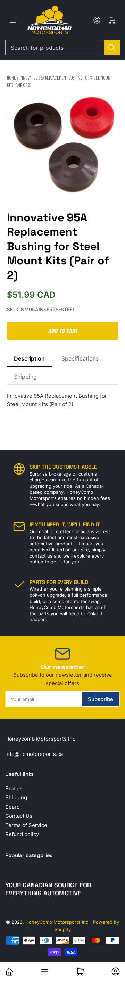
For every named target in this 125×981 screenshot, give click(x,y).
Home (11, 78)
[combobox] (62, 47)
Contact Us (18, 816)
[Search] (111, 47)
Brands (14, 788)
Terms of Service (26, 825)
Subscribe (100, 699)
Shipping (25, 376)
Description (29, 358)
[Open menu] (12, 20)
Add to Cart (62, 331)
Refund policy (22, 834)
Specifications (80, 358)
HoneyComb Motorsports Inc (56, 922)
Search (14, 806)
